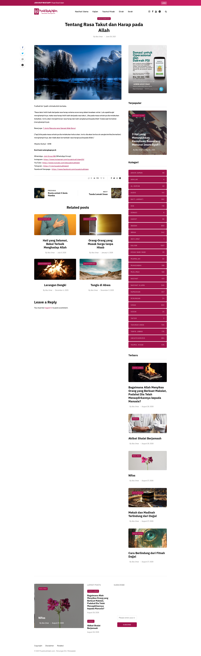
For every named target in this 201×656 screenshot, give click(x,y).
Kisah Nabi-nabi (147, 252)
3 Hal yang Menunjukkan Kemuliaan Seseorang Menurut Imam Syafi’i (146, 139)
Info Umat (147, 239)
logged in (48, 308)
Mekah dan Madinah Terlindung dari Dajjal (142, 514)
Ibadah (147, 226)
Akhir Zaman (147, 173)
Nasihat (147, 279)
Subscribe (127, 624)
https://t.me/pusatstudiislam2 (56, 166)
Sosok (147, 312)
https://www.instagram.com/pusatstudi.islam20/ (64, 159)
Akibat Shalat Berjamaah (144, 438)
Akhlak (147, 179)
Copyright (38, 645)
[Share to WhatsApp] (22, 59)
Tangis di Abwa (101, 285)
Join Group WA (50, 156)
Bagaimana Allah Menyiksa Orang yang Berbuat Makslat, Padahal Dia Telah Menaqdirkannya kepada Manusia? (147, 394)
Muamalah (147, 259)
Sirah (121, 11)
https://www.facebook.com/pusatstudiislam (70, 169)
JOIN (164, 3)
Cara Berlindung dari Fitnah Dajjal (146, 554)
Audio (147, 193)
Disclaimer (49, 645)
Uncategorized (104, 18)
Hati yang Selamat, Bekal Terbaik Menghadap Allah (55, 244)
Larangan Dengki (55, 285)
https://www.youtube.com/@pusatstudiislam (61, 162)
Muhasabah (147, 265)
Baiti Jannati (147, 199)
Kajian (95, 11)
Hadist (147, 219)
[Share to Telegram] (22, 65)
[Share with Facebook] (22, 47)
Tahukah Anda (147, 325)
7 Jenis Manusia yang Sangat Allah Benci (59, 128)
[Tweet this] (22, 53)
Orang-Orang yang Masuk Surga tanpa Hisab (100, 244)
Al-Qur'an (147, 186)
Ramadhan (147, 292)
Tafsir (147, 318)
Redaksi (60, 645)
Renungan (147, 298)
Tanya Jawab (147, 331)
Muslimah (147, 272)
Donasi (147, 212)
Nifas (131, 475)
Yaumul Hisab (108, 11)
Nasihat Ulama (81, 11)
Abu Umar (99, 37)
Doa (147, 206)
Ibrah (130, 11)
